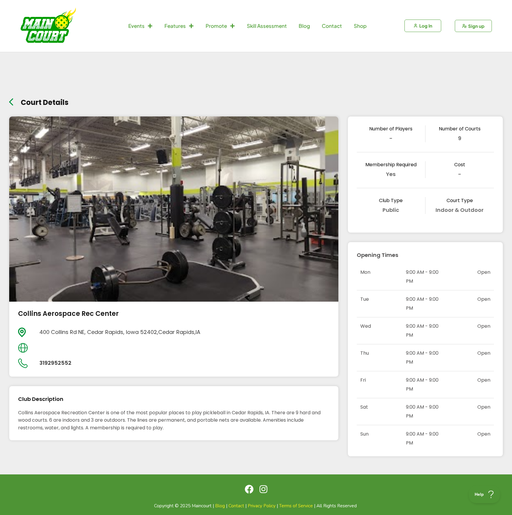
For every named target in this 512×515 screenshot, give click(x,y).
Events (136, 26)
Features (175, 26)
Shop (360, 26)
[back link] (11, 100)
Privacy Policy (262, 506)
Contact (332, 26)
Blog (304, 26)
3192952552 (55, 363)
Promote (216, 26)
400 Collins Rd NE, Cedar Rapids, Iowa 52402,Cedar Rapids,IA (119, 332)
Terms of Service (296, 506)
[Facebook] (249, 489)
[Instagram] (263, 489)
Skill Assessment (267, 26)
